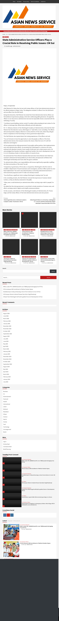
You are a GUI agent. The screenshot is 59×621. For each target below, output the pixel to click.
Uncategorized (7, 429)
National (10, 31)
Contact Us (43, 1)
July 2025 (5, 339)
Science (39, 31)
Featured (9, 229)
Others (6, 37)
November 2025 (7, 328)
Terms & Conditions (35, 1)
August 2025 (6, 336)
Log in (4, 441)
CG (7, 31)
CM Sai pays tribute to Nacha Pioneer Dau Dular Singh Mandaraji (10, 260)
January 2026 (6, 323)
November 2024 (7, 359)
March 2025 (6, 349)
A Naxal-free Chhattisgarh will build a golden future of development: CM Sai (29, 260)
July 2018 (5, 382)
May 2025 (5, 344)
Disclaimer (19, 1)
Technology (44, 31)
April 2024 (5, 372)
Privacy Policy (26, 1)
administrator (16, 46)
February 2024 (7, 377)
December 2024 (7, 356)
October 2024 (6, 361)
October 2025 (6, 331)
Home (14, 1)
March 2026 (6, 318)
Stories (5, 422)
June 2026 (5, 316)
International (16, 31)
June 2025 (5, 341)
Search (4, 268)
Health (35, 31)
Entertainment (7, 396)
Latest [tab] (5, 521)
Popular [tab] (10, 521)
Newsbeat (22, 31)
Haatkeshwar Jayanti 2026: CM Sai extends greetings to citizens (48, 260)
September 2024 (7, 364)
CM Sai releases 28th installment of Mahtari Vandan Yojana (28, 233)
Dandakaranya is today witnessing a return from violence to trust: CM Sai (47, 233)
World (4, 432)
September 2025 (7, 334)
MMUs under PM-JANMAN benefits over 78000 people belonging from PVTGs (11, 233)
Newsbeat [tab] (16, 521)
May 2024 (5, 369)
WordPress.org (7, 449)
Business (27, 31)
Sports (31, 31)
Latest (5, 406)
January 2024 (6, 379)
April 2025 (5, 346)
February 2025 (7, 351)
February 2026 (7, 321)
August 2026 (6, 313)
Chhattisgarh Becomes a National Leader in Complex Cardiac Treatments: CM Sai (15, 199)
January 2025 (6, 354)
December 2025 (7, 326)
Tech (4, 424)
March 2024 (6, 374)
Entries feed (6, 444)
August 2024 (6, 366)
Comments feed (7, 446)
